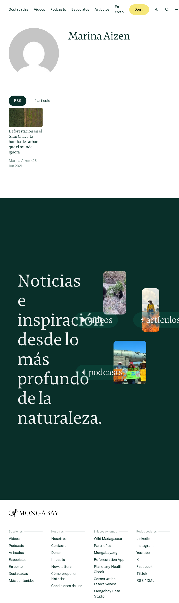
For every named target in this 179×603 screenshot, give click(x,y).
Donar (139, 9)
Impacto (58, 560)
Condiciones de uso (66, 586)
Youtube (143, 553)
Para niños (102, 546)
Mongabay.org (105, 553)
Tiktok (141, 574)
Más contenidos (21, 581)
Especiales (80, 9)
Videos (39, 9)
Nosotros (59, 539)
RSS (17, 101)
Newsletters (61, 567)
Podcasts (58, 9)
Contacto (59, 546)
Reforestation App (109, 560)
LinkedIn (143, 539)
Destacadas (19, 9)
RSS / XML (145, 581)
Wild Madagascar (108, 539)
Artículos (102, 9)
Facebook (144, 567)
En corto (16, 567)
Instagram (144, 546)
